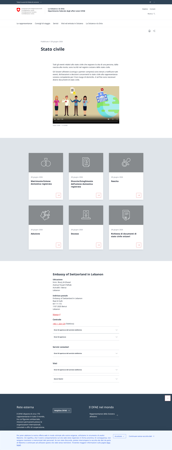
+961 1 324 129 (59, 324)
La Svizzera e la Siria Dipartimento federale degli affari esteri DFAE (66, 10)
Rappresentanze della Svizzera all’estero (102, 415)
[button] (43, 23)
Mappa (55, 314)
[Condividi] (154, 31)
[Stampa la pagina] (149, 31)
